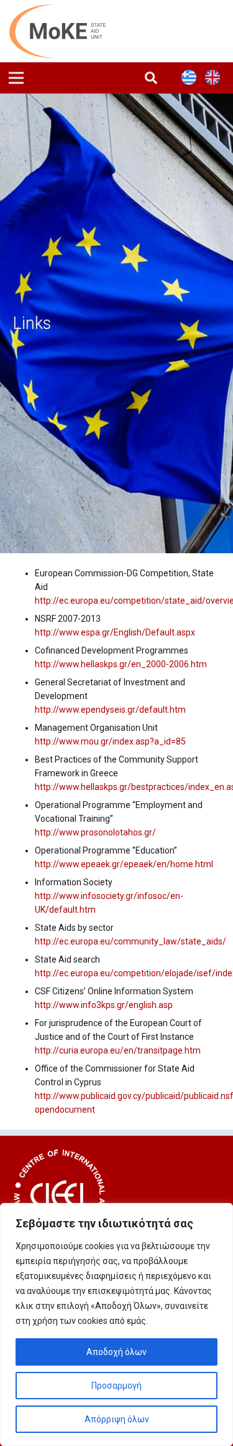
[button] (151, 77)
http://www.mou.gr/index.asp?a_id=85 (110, 741)
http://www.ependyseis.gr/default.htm (110, 710)
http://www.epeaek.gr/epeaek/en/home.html (124, 864)
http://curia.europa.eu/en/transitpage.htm (118, 1050)
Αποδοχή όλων (116, 1352)
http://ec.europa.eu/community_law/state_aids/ (130, 941)
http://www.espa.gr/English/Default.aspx (115, 632)
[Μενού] (16, 77)
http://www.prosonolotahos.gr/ (95, 832)
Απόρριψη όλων (117, 1419)
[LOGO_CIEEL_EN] (59, 1195)
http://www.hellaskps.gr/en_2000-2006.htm (121, 664)
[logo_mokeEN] (65, 31)
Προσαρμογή (116, 1386)
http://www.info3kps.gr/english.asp (104, 1005)
